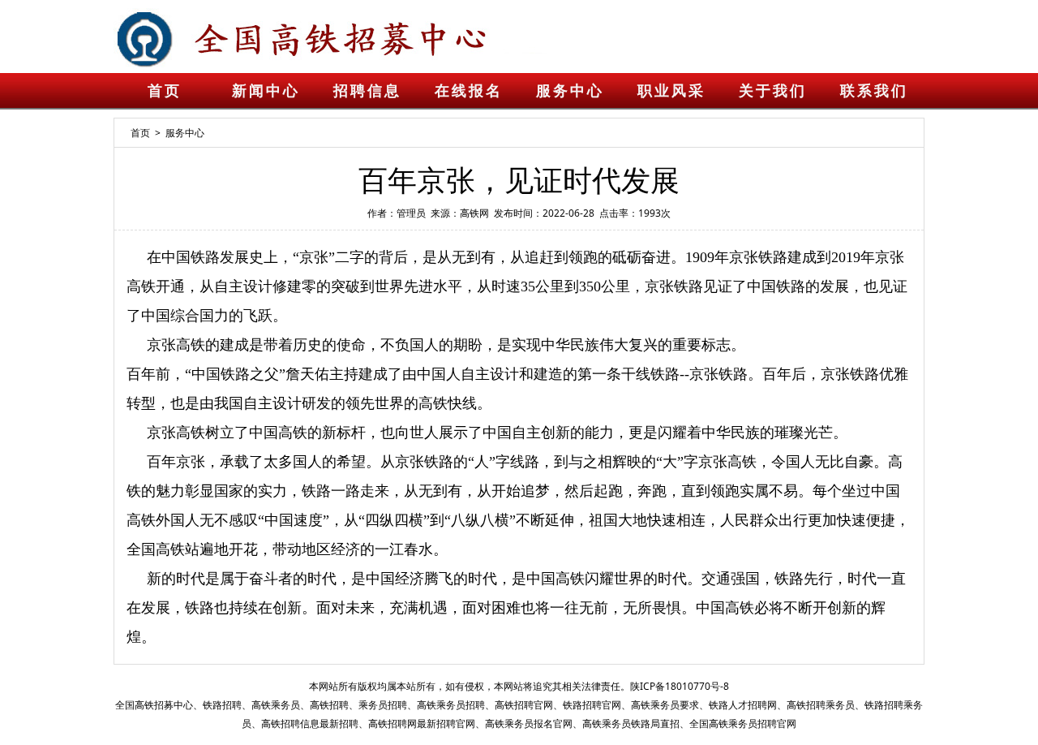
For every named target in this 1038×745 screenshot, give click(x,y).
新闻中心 (266, 91)
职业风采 (671, 91)
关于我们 (773, 91)
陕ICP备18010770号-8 (679, 686)
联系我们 (874, 91)
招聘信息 (367, 91)
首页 (165, 91)
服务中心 (570, 91)
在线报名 (469, 91)
